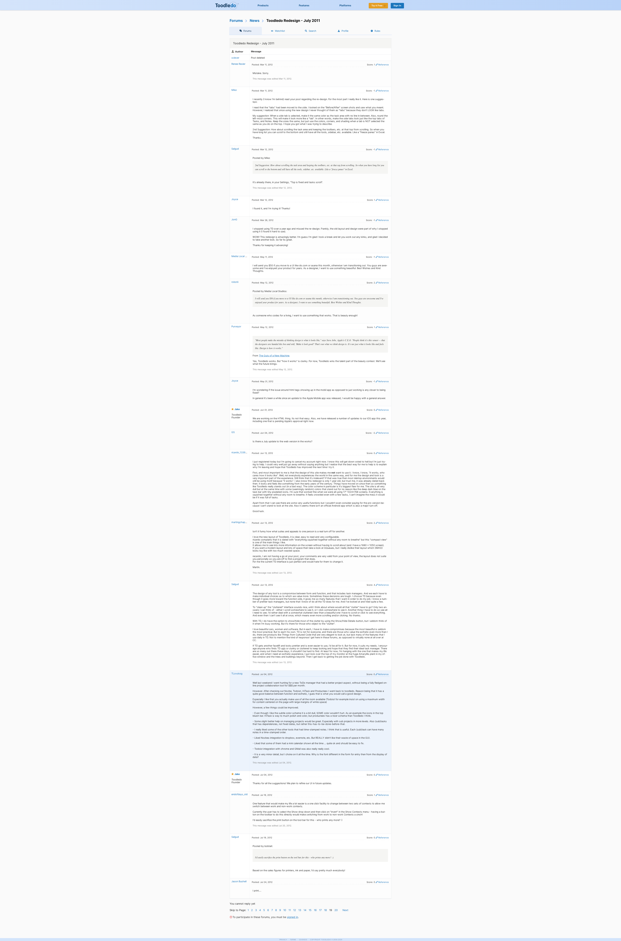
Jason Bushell (238, 881)
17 (320, 910)
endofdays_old (239, 794)
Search (312, 30)
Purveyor (236, 326)
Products (263, 5)
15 (310, 910)
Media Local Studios (242, 256)
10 (284, 910)
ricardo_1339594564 (242, 452)
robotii (234, 282)
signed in (292, 917)
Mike (234, 90)
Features (304, 5)
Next (345, 910)
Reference (383, 64)
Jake (237, 409)
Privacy (283, 940)
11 (290, 910)
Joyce (234, 199)
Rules (377, 30)
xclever (235, 57)
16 (315, 910)
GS (233, 432)
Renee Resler (238, 63)
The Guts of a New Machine (274, 355)
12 (294, 910)
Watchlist (280, 30)
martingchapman (240, 522)
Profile (345, 30)
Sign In (397, 5)
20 (336, 910)
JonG (234, 219)
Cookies (303, 940)
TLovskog (236, 673)
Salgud (235, 148)
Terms (293, 940)
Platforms (345, 5)
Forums (236, 20)
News (255, 20)
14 (305, 910)
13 (299, 910)
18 (325, 910)
